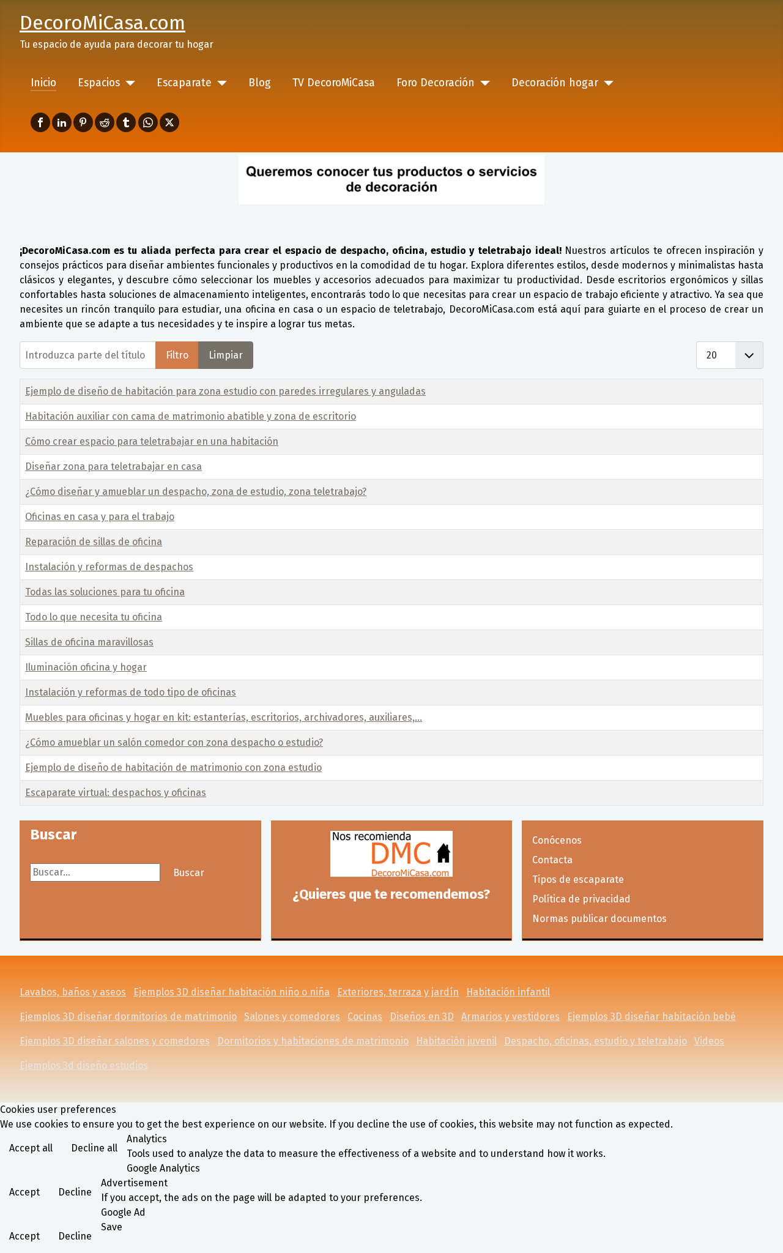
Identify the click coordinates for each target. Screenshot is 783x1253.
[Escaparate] (219, 83)
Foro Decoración (435, 82)
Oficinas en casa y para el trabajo (99, 516)
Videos (709, 1041)
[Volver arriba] (761, 1230)
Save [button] (111, 1227)
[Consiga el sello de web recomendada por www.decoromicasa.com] (391, 854)
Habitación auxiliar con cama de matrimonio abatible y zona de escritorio (190, 416)
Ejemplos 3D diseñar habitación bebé (651, 1016)
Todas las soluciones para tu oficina (105, 592)
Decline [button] (75, 1192)
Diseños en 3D (422, 1016)
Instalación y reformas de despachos (109, 567)
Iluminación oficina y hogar (86, 667)
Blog (259, 82)
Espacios (99, 82)
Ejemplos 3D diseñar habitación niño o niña (231, 992)
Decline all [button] (94, 1148)
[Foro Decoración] (482, 83)
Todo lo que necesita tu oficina (93, 617)
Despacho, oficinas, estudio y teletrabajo (595, 1041)
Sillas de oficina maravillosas (89, 642)
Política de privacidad (581, 899)
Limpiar (226, 355)
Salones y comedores (292, 1016)
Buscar (188, 873)
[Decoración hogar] (606, 83)
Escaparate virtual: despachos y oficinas (115, 792)
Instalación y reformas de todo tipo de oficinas (130, 692)
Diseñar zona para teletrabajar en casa (113, 466)
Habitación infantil (508, 992)
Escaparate (184, 82)
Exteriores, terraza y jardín (398, 992)
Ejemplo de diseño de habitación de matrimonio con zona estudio (173, 767)
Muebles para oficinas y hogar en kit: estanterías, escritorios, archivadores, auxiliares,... (223, 717)
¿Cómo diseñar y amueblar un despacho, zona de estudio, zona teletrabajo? (195, 491)
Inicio (43, 82)
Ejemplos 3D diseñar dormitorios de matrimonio (128, 1016)
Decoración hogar (554, 82)
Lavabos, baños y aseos (73, 992)
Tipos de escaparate (578, 879)
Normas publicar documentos (599, 918)
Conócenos (557, 840)
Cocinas (364, 1016)
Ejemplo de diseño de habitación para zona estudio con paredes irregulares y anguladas (225, 391)
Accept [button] (24, 1192)
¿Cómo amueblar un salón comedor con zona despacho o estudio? (174, 742)
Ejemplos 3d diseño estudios (84, 1065)
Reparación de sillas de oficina (93, 542)
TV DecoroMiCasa (333, 82)
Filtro (177, 355)
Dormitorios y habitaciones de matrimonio (313, 1041)
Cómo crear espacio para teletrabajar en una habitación (151, 441)
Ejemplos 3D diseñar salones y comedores (115, 1041)
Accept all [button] (31, 1148)
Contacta (552, 860)
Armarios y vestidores (510, 1016)
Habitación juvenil (456, 1041)
